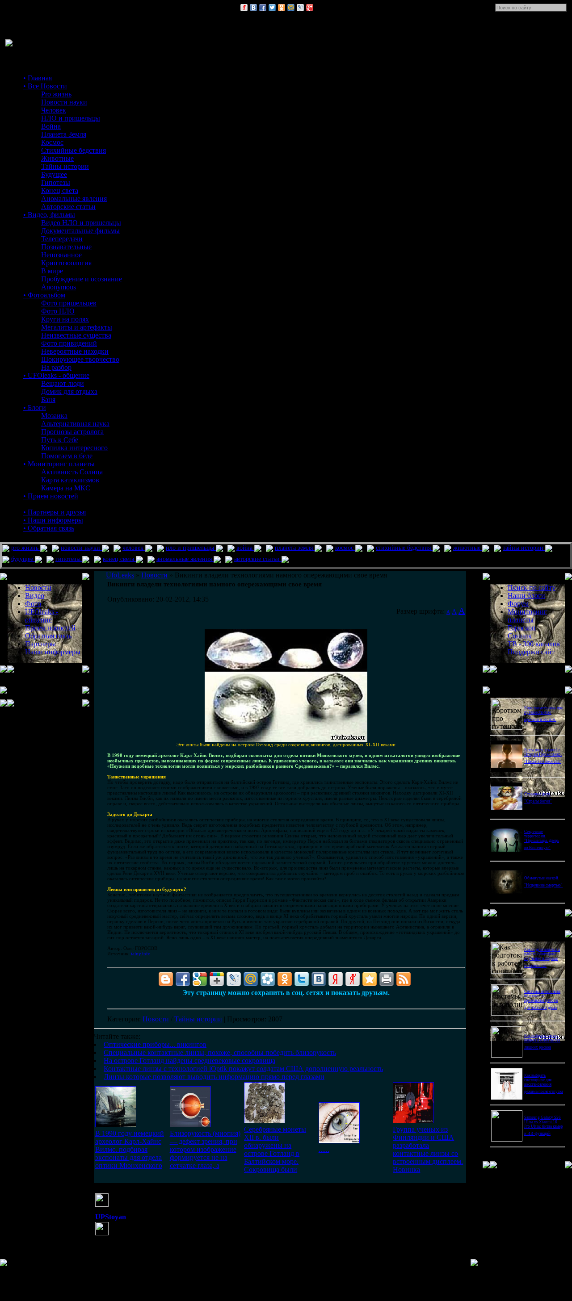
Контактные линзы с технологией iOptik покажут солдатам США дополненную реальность (243, 1068)
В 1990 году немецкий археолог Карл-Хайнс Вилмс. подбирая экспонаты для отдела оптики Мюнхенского (129, 1149)
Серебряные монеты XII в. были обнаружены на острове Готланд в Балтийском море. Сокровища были (275, 1149)
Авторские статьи (68, 206)
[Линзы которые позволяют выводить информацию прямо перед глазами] (413, 1121)
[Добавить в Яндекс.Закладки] (335, 979)
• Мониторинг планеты (59, 464)
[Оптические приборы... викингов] (115, 1125)
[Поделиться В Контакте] (253, 7)
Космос (52, 142)
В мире (52, 271)
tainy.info (141, 953)
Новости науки (64, 102)
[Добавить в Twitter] (272, 7)
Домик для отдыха (69, 391)
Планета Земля (63, 134)
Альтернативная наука (75, 423)
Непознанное (61, 255)
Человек (53, 110)
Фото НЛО (58, 311)
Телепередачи (62, 239)
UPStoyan (110, 1217)
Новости (156, 1019)
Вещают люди (62, 383)
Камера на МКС (65, 488)
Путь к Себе (59, 439)
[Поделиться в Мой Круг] (268, 979)
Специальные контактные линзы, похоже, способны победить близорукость (220, 1052)
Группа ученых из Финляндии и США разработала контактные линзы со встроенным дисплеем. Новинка (428, 1149)
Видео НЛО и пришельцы (81, 222)
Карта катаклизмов (70, 480)
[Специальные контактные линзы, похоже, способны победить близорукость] (190, 1125)
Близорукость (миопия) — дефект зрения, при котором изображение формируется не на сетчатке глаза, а (205, 1149)
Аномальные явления (74, 198)
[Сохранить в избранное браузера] (369, 979)
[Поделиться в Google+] (309, 7)
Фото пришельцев (69, 303)
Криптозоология (66, 263)
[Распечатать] (386, 979)
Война (51, 126)
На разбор (56, 367)
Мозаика (54, 415)
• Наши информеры (53, 520)
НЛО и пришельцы (70, 118)
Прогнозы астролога (72, 431)
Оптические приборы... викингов (155, 1044)
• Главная (37, 78)
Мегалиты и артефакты (76, 327)
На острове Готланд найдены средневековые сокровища (189, 1060)
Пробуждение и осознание (81, 279)
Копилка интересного (74, 448)
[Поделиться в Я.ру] (244, 7)
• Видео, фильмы (49, 214)
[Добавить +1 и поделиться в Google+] (217, 979)
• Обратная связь (48, 528)
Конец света (59, 190)
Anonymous (58, 287)
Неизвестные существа (76, 335)
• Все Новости (45, 86)
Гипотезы (55, 182)
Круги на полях (65, 319)
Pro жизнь (56, 94)
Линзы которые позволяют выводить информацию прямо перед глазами (214, 1076)
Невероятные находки (75, 351)
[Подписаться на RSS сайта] (403, 979)
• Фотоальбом (44, 295)
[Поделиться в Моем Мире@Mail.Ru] (290, 7)
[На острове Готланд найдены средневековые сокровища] (264, 1121)
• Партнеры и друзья (54, 512)
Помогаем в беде (67, 456)
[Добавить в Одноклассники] (281, 7)
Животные (57, 158)
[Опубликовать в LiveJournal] (300, 7)
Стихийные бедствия (73, 150)
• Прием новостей (50, 496)
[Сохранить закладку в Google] (200, 979)
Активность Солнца (72, 472)
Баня (48, 399)
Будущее (54, 174)
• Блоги (34, 407)
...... (324, 1149)
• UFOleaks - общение (56, 375)
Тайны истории (65, 166)
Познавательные (66, 247)
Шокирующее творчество (80, 359)
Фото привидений (69, 343)
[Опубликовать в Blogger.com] (166, 979)
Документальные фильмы (80, 230)
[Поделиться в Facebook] (262, 7)
